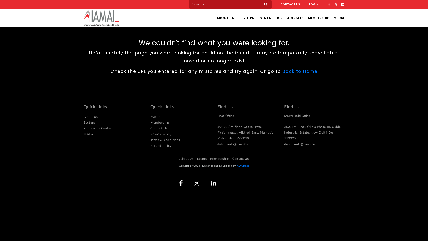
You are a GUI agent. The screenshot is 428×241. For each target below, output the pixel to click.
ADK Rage (243, 165)
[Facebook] (329, 4)
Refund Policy (160, 146)
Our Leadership (289, 18)
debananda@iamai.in (232, 144)
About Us (225, 18)
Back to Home (299, 71)
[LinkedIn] (342, 4)
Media (339, 18)
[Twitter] (336, 4)
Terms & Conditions (165, 140)
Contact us (290, 4)
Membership (318, 18)
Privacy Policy (160, 134)
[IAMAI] (101, 18)
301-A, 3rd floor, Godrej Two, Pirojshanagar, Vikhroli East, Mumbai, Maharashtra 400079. (245, 132)
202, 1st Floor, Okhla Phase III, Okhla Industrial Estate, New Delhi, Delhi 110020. (312, 132)
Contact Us (158, 128)
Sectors (246, 18)
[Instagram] (230, 183)
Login (314, 4)
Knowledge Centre (97, 128)
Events (265, 18)
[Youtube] (246, 183)
